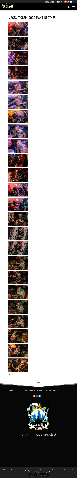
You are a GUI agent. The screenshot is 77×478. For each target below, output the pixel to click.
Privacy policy (43, 475)
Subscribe (59, 2)
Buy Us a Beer (49, 2)
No (35, 475)
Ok (31, 475)
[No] (74, 473)
